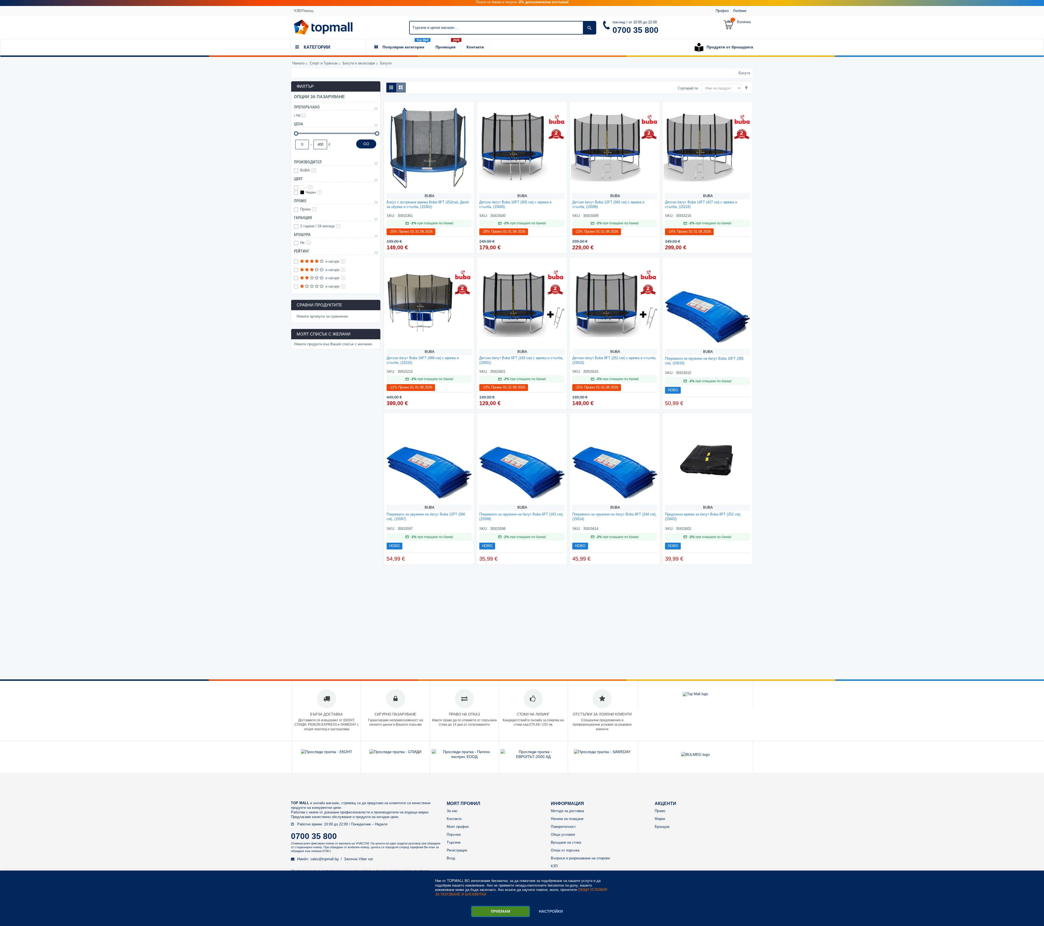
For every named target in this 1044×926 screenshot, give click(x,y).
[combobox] (503, 27)
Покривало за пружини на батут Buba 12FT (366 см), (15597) (426, 516)
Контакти (454, 819)
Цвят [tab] (298, 179)
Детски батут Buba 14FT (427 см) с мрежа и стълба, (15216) (701, 204)
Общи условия (563, 834)
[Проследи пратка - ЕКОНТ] (326, 752)
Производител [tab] (308, 162)
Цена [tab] (298, 124)
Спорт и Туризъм (323, 63)
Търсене (454, 842)
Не (301, 115)
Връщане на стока (566, 842)
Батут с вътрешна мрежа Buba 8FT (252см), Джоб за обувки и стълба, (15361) (428, 204)
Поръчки (454, 834)
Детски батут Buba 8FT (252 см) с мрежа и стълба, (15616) (614, 360)
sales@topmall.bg (324, 859)
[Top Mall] (323, 27)
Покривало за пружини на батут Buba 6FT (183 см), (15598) (521, 516)
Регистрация (457, 850)
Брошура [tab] (302, 234)
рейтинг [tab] (301, 251)
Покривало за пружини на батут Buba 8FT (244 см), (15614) (614, 516)
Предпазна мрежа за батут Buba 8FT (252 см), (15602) (703, 516)
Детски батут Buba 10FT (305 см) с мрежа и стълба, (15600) (515, 204)
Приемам (500, 911)
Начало (298, 63)
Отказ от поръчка (565, 850)
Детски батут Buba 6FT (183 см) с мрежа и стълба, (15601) (521, 360)
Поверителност (563, 827)
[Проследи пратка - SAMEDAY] (602, 752)
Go (366, 144)
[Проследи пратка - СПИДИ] (395, 752)
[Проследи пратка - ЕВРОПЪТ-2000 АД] (533, 756)
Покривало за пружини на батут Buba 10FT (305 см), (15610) (704, 360)
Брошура (662, 827)
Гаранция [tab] (303, 218)
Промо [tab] (300, 201)
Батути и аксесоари (359, 63)
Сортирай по (688, 88)
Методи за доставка (567, 811)
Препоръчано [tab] (307, 107)
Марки (660, 819)
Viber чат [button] (366, 859)
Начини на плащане (567, 819)
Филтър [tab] (305, 86)
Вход (451, 858)
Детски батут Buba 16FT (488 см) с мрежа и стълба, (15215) (423, 360)
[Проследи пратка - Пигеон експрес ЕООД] (464, 756)
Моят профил (458, 827)
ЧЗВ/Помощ (303, 11)
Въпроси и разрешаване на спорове (580, 858)
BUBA (429, 196)
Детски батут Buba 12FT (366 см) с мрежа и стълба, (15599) (608, 204)
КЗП (554, 866)
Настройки (551, 911)
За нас (452, 811)
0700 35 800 (635, 30)
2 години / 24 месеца (319, 226)
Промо (307, 209)
